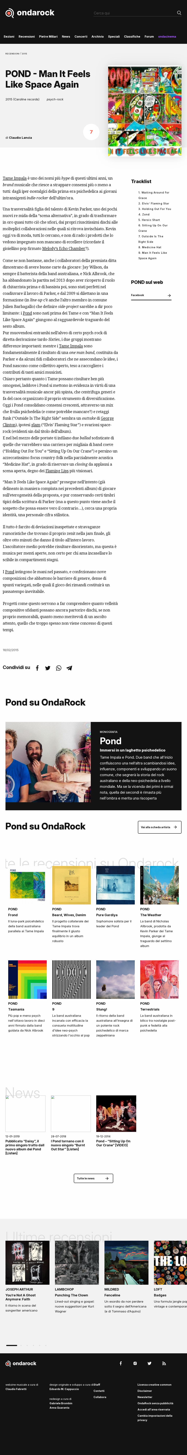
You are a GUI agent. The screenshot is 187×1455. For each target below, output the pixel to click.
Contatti (99, 1390)
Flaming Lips (57, 470)
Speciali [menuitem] (114, 36)
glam (35, 424)
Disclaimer (145, 1390)
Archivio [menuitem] (97, 36)
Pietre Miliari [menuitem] (48, 36)
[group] (27, 1278)
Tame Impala (15, 178)
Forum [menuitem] (149, 36)
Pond (27, 313)
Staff (97, 1384)
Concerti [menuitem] (81, 36)
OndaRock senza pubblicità (155, 1403)
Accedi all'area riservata (154, 1409)
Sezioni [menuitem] (9, 36)
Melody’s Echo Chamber (63, 248)
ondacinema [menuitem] (167, 36)
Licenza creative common (154, 1384)
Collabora (100, 1397)
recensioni (12, 53)
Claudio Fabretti (15, 1389)
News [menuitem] (66, 36)
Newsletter (145, 1397)
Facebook (137, 295)
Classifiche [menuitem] (132, 36)
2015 (24, 53)
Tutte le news (86, 1178)
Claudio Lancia (20, 137)
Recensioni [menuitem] (27, 36)
